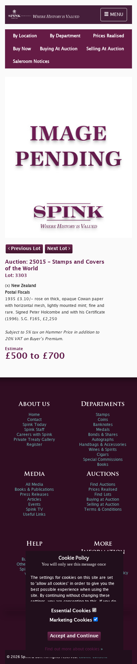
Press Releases (34, 494)
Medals (103, 430)
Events (34, 504)
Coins (103, 420)
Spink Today (34, 425)
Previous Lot (25, 248)
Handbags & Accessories (102, 445)
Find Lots (102, 494)
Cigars (103, 455)
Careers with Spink (34, 435)
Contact (34, 420)
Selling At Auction (105, 49)
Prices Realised (108, 36)
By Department (65, 36)
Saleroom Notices (31, 62)
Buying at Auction (102, 499)
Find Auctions (102, 484)
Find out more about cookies (74, 649)
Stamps (103, 415)
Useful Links (34, 514)
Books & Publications (34, 489)
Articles (34, 499)
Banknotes (103, 425)
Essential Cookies (71, 610)
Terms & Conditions (103, 509)
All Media (34, 484)
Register (34, 445)
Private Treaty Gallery (34, 440)
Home (34, 415)
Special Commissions (103, 460)
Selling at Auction (103, 504)
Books (102, 464)
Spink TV (34, 509)
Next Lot (57, 248)
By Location (25, 36)
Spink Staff (34, 430)
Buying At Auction (58, 49)
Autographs (103, 440)
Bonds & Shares (103, 435)
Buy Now (22, 49)
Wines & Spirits (103, 450)
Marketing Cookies (71, 620)
